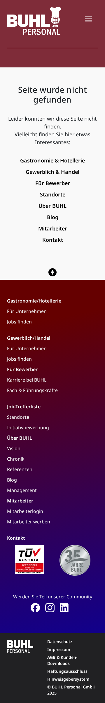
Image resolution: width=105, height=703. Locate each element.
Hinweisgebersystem (68, 679)
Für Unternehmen (27, 311)
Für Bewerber (22, 369)
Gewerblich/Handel (28, 338)
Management (22, 490)
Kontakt (16, 538)
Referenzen (19, 469)
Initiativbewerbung (28, 427)
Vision (13, 448)
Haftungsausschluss (67, 671)
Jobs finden (19, 322)
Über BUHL (19, 438)
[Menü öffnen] (88, 18)
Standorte (18, 417)
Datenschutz (59, 641)
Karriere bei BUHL (26, 380)
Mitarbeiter (20, 501)
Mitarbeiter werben (28, 521)
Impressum (58, 649)
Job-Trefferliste (24, 406)
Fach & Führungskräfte (32, 390)
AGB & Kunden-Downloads (62, 660)
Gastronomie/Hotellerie (34, 301)
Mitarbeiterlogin (25, 511)
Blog (12, 480)
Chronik (15, 459)
